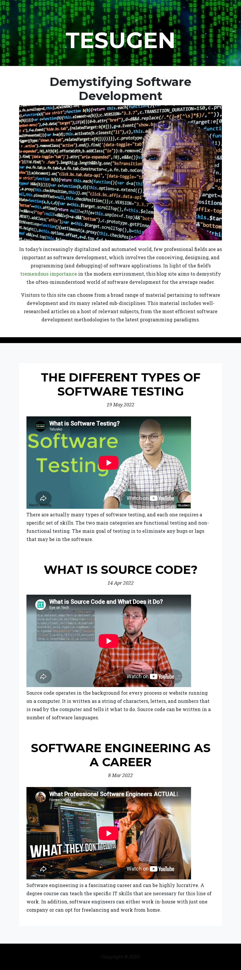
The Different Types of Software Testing (120, 384)
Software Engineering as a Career (120, 755)
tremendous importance (48, 274)
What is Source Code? (121, 569)
